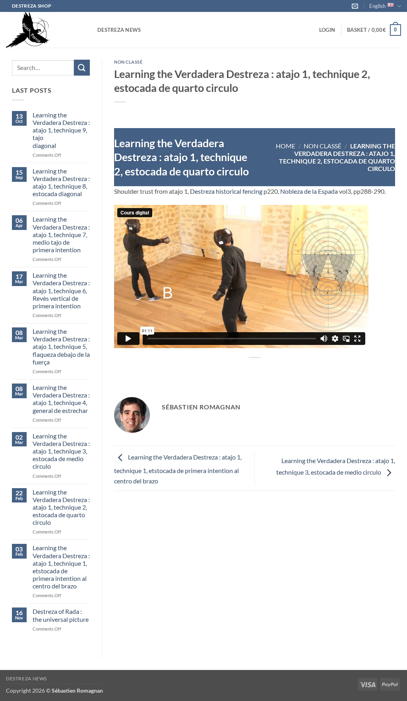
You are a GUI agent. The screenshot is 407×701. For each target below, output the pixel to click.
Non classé (128, 61)
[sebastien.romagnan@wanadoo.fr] (356, 6)
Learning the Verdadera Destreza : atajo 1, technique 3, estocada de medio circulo (61, 451)
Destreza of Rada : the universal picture (61, 615)
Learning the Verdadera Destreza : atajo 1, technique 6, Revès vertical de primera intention (61, 290)
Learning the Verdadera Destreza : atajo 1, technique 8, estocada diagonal (61, 182)
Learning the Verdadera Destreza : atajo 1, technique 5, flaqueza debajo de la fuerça (61, 346)
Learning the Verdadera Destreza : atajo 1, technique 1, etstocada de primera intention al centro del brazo (61, 567)
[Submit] (82, 67)
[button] (327, 30)
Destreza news (119, 30)
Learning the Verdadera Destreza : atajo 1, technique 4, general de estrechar (61, 399)
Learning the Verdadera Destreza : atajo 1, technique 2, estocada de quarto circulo (61, 507)
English (377, 6)
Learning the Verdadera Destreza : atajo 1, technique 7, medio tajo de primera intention (61, 234)
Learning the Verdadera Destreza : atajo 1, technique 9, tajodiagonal (61, 130)
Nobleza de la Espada (309, 191)
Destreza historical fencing (226, 191)
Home (285, 146)
